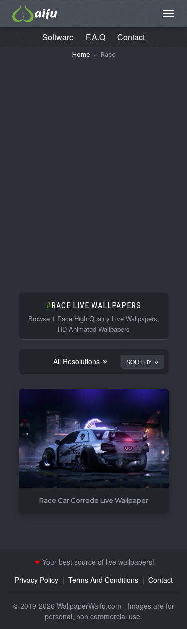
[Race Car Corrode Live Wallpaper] (94, 439)
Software (58, 37)
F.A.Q (95, 37)
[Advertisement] (93, 170)
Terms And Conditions (103, 580)
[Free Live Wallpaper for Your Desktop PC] (34, 12)
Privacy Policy (36, 580)
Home (81, 54)
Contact (131, 37)
